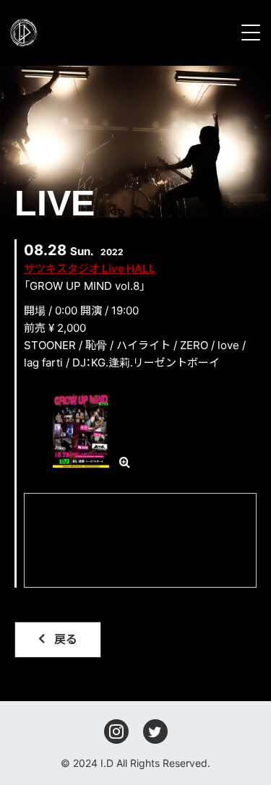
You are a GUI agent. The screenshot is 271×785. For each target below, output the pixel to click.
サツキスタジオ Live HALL (89, 268)
